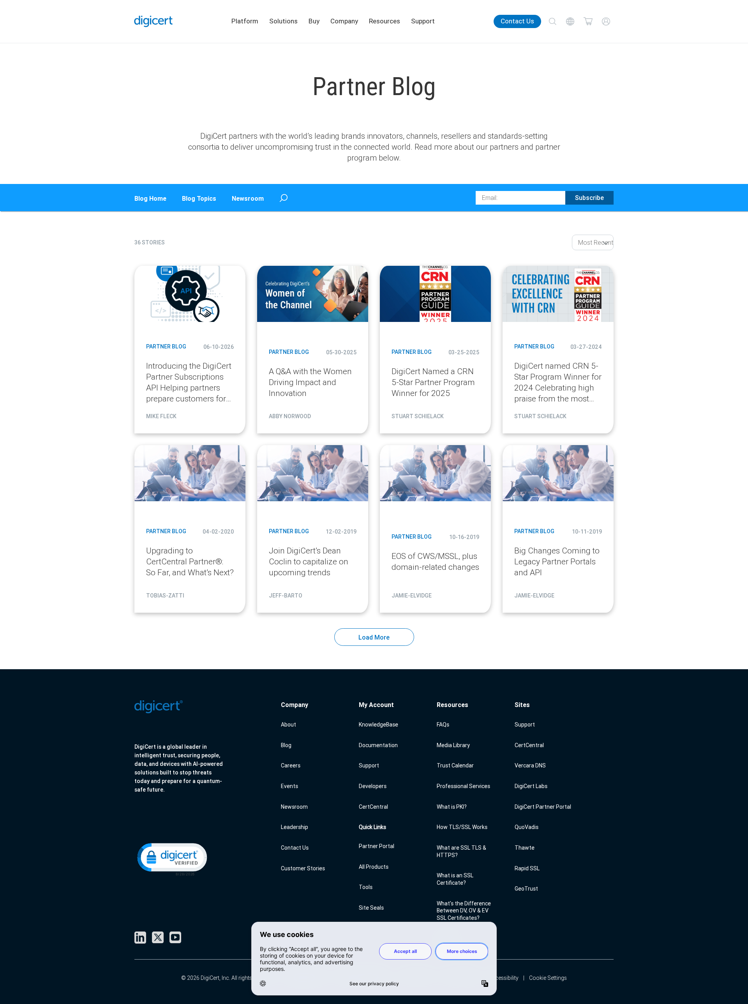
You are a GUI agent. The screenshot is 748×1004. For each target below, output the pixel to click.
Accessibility (504, 978)
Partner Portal (376, 846)
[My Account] (606, 21)
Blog (286, 745)
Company (344, 21)
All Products (373, 866)
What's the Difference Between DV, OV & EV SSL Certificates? (464, 910)
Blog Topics (199, 198)
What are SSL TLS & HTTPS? (461, 851)
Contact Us (517, 21)
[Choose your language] (570, 21)
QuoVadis (526, 827)
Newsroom (248, 198)
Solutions (283, 21)
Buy (314, 21)
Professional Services (463, 786)
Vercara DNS (530, 765)
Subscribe (589, 198)
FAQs (443, 724)
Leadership (294, 827)
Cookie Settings (548, 978)
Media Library (453, 745)
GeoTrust (526, 888)
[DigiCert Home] (153, 21)
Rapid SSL (527, 868)
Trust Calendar (455, 765)
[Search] (552, 21)
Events (289, 786)
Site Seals (371, 907)
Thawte (525, 847)
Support (423, 21)
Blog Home (150, 198)
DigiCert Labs (531, 786)
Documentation (378, 745)
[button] (171, 858)
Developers (372, 786)
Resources (384, 21)
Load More (374, 637)
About (288, 724)
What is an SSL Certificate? (455, 879)
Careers (290, 765)
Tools (365, 887)
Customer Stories (303, 868)
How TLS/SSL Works (462, 827)
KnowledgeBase (378, 724)
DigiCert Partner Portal (543, 806)
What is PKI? (452, 806)
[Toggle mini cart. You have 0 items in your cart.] (588, 21)
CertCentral (373, 806)
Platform (244, 21)
